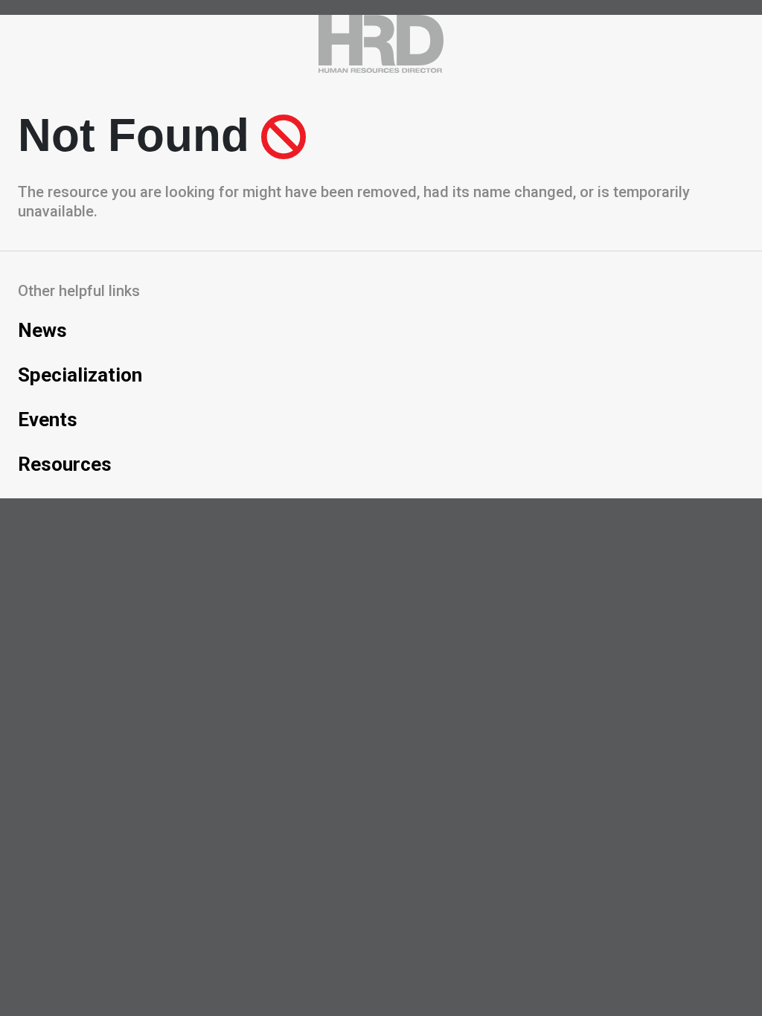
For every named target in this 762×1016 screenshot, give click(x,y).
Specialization (80, 375)
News (42, 330)
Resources (65, 464)
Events (47, 419)
